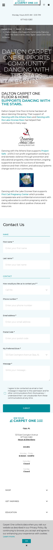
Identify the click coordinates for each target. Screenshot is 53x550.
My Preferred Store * (12, 348)
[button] (39, 5)
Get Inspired (12, 501)
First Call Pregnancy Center (15, 194)
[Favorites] (44, 5)
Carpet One (6, 29)
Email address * (9, 315)
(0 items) (49, 5)
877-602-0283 (26, 19)
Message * (7, 364)
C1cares (28, 29)
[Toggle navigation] (3, 5)
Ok (26, 541)
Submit (26, 408)
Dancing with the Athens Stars (16, 117)
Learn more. (9, 536)
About (18, 29)
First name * (8, 242)
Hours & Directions (26, 440)
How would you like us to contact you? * (20, 284)
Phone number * (10, 299)
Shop (8, 490)
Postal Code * (8, 332)
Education (11, 512)
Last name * (8, 258)
